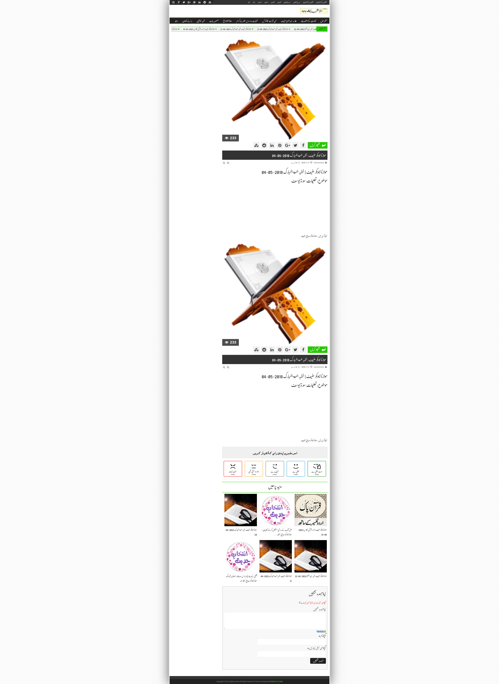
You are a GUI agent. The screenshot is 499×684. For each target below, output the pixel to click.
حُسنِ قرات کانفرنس (269, 21)
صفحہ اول (323, 21)
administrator (319, 163)
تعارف (279, 2)
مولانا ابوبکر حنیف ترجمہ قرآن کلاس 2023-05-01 (234, 29)
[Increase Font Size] (228, 163)
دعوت (266, 2)
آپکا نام (322, 635)
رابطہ (254, 2)
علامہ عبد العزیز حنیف (289, 21)
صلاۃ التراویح (227, 21)
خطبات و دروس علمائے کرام (247, 21)
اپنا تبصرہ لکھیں (319, 609)
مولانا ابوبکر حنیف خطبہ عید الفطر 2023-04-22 (311, 576)
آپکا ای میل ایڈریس (316, 648)
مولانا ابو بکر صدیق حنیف (309, 236)
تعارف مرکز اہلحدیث (308, 21)
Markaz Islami (276, 681)
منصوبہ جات (214, 21)
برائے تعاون (296, 2)
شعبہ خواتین (200, 21)
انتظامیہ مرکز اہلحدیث (321, 2)
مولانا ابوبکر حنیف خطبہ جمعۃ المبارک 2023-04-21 (308, 29)
